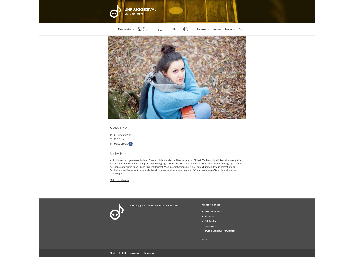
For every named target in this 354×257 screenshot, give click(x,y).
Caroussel (201, 29)
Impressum (135, 253)
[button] (240, 29)
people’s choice (141, 29)
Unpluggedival (140, 10)
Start (112, 253)
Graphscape (210, 226)
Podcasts (217, 29)
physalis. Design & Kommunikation (220, 231)
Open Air (185, 29)
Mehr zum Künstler (119, 180)
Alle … (205, 240)
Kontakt (229, 29)
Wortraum (209, 216)
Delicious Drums (212, 221)
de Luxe (160, 29)
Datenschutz (150, 253)
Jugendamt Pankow (213, 211)
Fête (174, 29)
